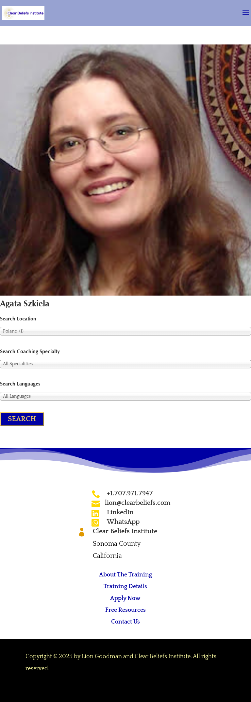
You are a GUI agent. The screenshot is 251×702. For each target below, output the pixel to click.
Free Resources (125, 610)
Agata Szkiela (24, 304)
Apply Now (125, 598)
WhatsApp (123, 521)
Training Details (125, 586)
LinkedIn (120, 512)
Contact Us (125, 622)
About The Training (125, 575)
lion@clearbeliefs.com (137, 502)
